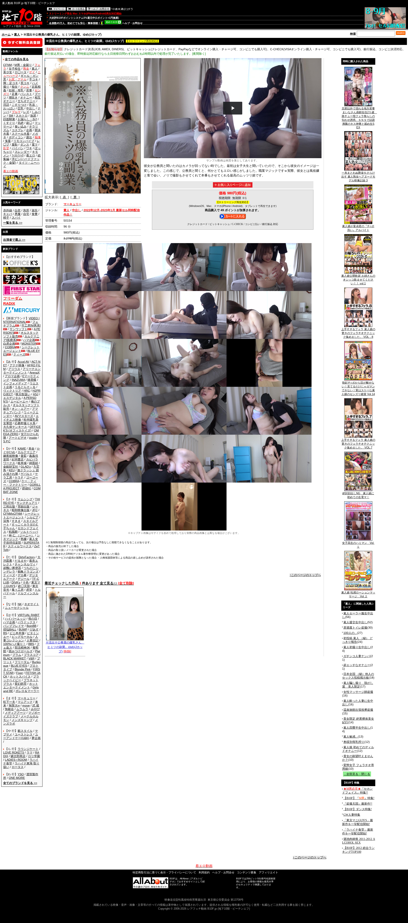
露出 (29, 137)
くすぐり (9, 123)
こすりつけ (19, 104)
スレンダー (22, 151)
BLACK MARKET (14, 658)
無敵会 (9, 709)
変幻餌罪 (21, 683)
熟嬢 (24, 539)
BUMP (23, 629)
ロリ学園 (34, 756)
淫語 (6, 104)
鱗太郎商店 (18, 756)
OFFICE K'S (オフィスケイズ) (22, 428)
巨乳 (21, 108)
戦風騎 (13, 531)
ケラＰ (19, 477)
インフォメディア (15, 383)
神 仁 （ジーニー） (21, 535)
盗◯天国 (24, 586)
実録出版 (24, 506)
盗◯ (29, 123)
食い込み (21, 126)
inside (33, 437)
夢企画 (36, 738)
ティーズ (19, 354)
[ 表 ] (64, 197)
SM (11, 115)
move (26, 705)
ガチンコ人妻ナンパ (356, 656)
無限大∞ (14, 705)
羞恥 (15, 144)
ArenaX (35, 372)
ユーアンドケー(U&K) (20, 736)
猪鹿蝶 (31, 379)
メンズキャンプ (22, 720)
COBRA (10, 347)
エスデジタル (12, 398)
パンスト (26, 94)
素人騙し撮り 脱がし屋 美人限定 (357, 684)
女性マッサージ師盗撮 (358, 692)
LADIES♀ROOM (16, 759)
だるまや (21, 560)
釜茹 (24, 455)
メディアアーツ (15, 712)
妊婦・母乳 (16, 90)
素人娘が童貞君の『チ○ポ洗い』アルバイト (358, 228)
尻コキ (25, 83)
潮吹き (13, 97)
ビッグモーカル (22, 636)
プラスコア (31, 654)
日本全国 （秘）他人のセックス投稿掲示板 (358, 675)
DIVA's (15, 582)
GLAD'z (26, 466)
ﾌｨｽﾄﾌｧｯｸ (18, 155)
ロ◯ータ (21, 72)
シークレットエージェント (21, 515)
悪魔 (18, 214)
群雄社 (26, 488)
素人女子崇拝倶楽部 (20, 540)
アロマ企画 (12, 376)
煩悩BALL (9, 629)
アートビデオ (18, 437)
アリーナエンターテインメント (22, 370)
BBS (31, 644)
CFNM (7, 65)
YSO (21, 774)
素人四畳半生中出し (356, 727)
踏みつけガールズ (21, 651)
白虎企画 (9, 343)
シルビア (32, 517)
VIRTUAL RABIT (29, 615)
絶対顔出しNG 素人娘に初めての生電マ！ (358, 495)
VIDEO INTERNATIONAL (21, 320)
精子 (6, 217)
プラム (16, 654)
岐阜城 (22, 463)
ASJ (35, 394)
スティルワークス (20, 546)
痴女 (15, 86)
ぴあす (34, 629)
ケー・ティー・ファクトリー (19, 482)
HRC (27, 390)
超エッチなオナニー (356, 665)
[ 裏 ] (75, 197)
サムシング (25, 499)
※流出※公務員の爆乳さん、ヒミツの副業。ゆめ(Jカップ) (65, 647)
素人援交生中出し (355, 622)
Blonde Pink (23, 669)
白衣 (18, 210)
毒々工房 (18, 589)
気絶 (21, 123)
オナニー (26, 97)
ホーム (6, 34)
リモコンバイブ (23, 141)
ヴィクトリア (12, 390)
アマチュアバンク (20, 410)
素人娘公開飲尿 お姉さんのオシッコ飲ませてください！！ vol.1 (358, 279)
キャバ (7, 214)
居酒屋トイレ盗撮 (355, 627)
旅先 (35, 210)
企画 (29, 130)
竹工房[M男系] (31, 325)
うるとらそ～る (25, 387)
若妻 (29, 90)
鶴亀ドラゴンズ (28, 571)
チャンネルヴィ (25, 564)
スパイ (16, 217)
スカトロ (22, 115)
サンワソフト (18, 329)
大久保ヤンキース (15, 427)
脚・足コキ (10, 83)
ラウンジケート (28, 749)
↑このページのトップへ (305, 575)
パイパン (18, 148)
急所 (26, 210)
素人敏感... (350, 736)
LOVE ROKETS (13, 752)
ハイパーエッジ (15, 618)
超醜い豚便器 (12, 568)
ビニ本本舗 (17, 633)
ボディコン (16, 137)
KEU (12, 470)
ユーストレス (24, 734)
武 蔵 (35, 705)
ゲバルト (27, 474)
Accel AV (23, 361)
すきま (16, 521)
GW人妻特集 (351, 814)
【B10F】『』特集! (358, 798)
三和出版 (9, 506)
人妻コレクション (20, 638)
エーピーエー (19, 401)
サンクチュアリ (27, 502)
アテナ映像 (17, 365)
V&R (31, 658)
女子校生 (15, 68)
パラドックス (26, 622)
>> (12, 222)
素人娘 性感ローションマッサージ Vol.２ (358, 594)
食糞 (35, 214)
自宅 (26, 214)
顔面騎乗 (9, 119)
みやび (35, 709)
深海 (6, 521)
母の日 (32, 618)
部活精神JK (22, 647)
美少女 (7, 72)
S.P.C (6, 441)
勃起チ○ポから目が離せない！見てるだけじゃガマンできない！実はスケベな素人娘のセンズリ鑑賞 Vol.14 (358, 388)
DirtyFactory (26, 557)
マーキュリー (26, 698)
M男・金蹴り (23, 65)
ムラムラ (22, 709)
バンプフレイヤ (13, 626)
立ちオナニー (26, 101)
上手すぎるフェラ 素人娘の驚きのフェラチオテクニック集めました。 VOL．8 (358, 333)
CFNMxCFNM (12, 513)
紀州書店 (18, 459)
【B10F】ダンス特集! (357, 809)
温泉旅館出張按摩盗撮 (358, 709)
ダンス (24, 144)
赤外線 (7, 210)
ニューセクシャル (17, 607)
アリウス (14, 369)
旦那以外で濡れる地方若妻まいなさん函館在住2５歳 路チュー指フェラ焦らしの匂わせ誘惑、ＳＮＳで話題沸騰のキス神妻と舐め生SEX (359, 118)
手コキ (33, 79)
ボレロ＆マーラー (27, 691)
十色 (26, 582)
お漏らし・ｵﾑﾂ (27, 119)
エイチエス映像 (21, 417)
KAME (22, 448)
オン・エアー (21, 408)
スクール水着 (21, 133)
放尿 (33, 115)
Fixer (19, 673)
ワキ (29, 148)
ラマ (30, 752)
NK (20, 604)
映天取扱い (23, 394)
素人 (17, 34)
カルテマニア (26, 452)
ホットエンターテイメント (20, 685)
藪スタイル (25, 730)
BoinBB (31, 626)
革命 (31, 448)
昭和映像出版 (21, 510)
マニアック (25, 702)
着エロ (30, 155)
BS (5, 633)
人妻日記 (32, 640)
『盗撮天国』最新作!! (357, 803)
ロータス (18, 767)
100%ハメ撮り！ (14, 644)
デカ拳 (22, 575)
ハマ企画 (29, 340)
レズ (26, 112)
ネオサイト (31, 604)
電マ (35, 144)
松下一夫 (9, 702)
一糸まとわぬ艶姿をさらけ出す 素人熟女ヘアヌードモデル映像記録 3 (358, 176)
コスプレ (18, 130)
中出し (30, 108)
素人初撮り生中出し (356, 647)
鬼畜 (8, 141)
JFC (35, 510)
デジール (24, 578)
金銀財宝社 (10, 466)
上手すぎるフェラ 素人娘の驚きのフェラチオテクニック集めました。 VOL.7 (358, 443)
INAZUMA (18, 379)
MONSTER (28, 343)
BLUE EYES (19, 665)
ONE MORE (17, 778)
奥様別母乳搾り (353, 742)
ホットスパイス (20, 676)
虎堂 (29, 589)
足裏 (15, 94)
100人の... (350, 633)
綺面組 (33, 463)
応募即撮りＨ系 (25, 423)
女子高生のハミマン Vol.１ (358, 544)
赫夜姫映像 (10, 455)
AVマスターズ (24, 416)
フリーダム (22, 662)
